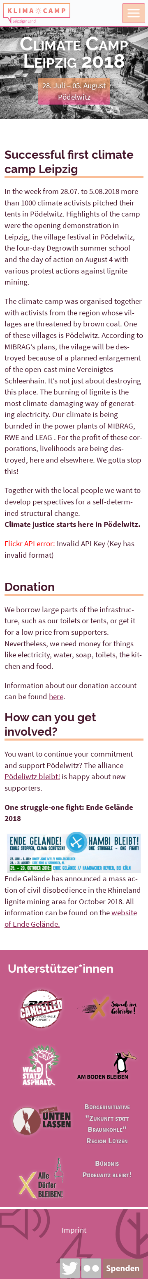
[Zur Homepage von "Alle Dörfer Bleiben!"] (41, 1196)
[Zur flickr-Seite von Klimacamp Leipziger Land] (91, 1268)
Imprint (74, 1230)
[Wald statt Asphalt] (41, 1082)
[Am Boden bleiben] (106, 1082)
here (56, 696)
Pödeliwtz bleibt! (32, 776)
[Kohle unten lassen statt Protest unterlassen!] (41, 1139)
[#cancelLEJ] (41, 1025)
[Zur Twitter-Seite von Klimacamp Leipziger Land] (70, 1268)
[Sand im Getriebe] (106, 1025)
